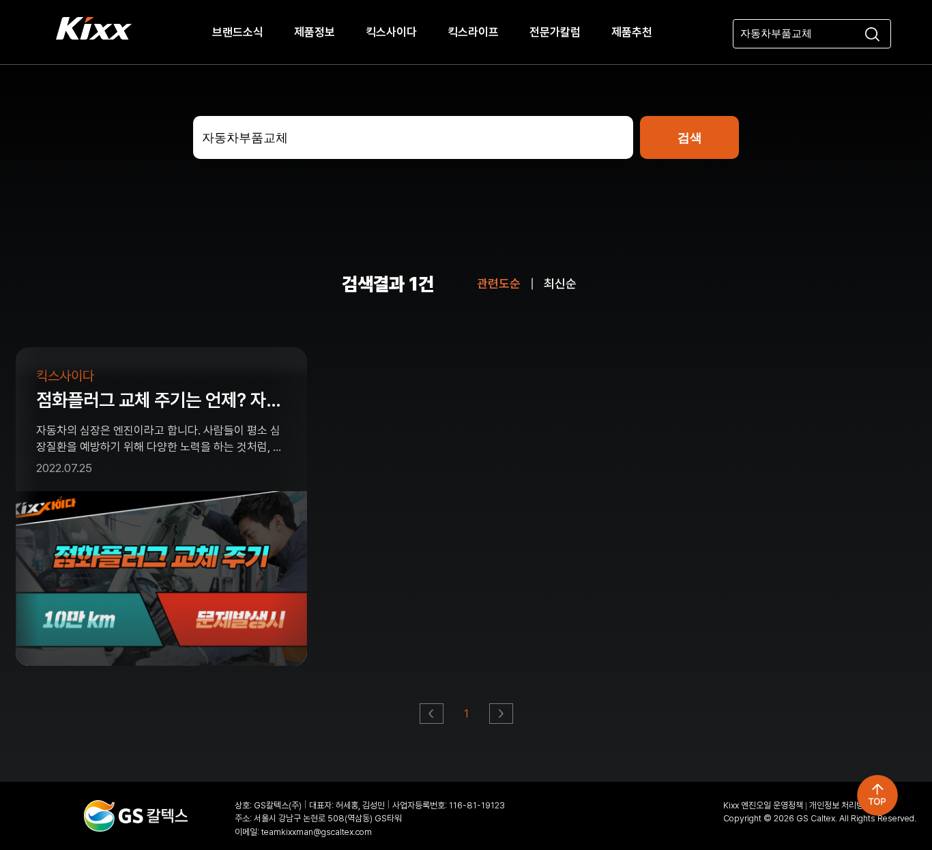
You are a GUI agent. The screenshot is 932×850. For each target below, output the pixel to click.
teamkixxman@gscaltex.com (316, 832)
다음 (502, 717)
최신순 (560, 283)
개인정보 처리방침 (840, 805)
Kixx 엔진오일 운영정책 (763, 805)
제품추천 (631, 32)
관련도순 (499, 283)
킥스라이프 (473, 32)
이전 (432, 717)
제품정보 (314, 32)
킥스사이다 (391, 32)
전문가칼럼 (555, 32)
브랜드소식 (237, 32)
